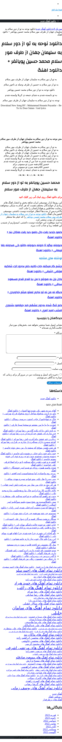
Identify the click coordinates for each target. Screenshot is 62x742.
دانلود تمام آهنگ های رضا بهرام (44, 591)
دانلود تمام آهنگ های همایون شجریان (44, 672)
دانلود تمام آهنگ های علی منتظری (20, 628)
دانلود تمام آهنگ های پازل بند (49, 675)
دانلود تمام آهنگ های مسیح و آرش (44, 660)
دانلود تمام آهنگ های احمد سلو (39, 570)
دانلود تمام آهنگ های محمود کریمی (43, 644)
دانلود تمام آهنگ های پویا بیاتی (21, 675)
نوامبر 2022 (50, 723)
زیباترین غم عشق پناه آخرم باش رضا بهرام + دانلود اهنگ (28, 439)
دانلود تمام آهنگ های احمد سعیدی (18, 567)
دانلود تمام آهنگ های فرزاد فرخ (48, 631)
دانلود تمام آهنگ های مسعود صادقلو (39, 657)
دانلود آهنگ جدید (48, 21)
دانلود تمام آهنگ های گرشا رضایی (43, 684)
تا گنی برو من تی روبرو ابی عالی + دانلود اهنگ (33, 556)
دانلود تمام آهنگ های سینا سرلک (16, 617)
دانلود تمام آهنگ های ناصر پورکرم (20, 670)
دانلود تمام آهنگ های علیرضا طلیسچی (43, 622)
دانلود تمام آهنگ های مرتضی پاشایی (47, 654)
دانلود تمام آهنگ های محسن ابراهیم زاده (39, 637)
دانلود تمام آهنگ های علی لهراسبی (50, 629)
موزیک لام (57, 29)
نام (59, 358)
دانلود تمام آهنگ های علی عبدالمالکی (42, 625)
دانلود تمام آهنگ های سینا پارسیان (45, 619)
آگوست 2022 (49, 732)
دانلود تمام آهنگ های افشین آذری (50, 574)
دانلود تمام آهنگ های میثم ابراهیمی (41, 666)
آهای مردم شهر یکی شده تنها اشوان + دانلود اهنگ (32, 410)
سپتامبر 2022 (49, 729)
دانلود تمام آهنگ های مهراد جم (15, 664)
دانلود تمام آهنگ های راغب (39, 587)
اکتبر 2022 (51, 726)
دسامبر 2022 (49, 720)
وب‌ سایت (57, 369)
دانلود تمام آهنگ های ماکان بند (43, 634)
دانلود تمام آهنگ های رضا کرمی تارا (45, 600)
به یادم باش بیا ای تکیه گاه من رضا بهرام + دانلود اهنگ (29, 430)
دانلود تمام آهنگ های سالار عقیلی (42, 603)
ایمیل (58, 363)
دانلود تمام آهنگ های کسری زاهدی (44, 681)
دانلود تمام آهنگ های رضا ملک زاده (48, 598)
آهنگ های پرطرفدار (52, 699)
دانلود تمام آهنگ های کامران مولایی (44, 678)
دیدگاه (58, 333)
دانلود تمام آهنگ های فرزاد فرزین (21, 631)
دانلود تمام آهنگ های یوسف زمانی (36, 688)
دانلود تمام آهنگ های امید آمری (27, 574)
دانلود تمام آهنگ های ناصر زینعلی (48, 670)
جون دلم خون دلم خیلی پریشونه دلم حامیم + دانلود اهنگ (28, 453)
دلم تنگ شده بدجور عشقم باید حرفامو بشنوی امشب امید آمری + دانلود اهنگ (33, 308)
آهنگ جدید (57, 694)
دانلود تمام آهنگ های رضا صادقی (43, 594)
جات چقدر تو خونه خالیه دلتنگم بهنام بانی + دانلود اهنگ (29, 524)
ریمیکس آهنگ (55, 696)
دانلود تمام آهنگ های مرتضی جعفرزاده (44, 651)
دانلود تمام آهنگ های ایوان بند (48, 576)
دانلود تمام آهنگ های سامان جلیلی (37, 610)
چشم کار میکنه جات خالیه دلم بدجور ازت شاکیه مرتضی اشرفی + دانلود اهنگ (33, 269)
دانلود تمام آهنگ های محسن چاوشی (42, 640)
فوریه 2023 (50, 715)
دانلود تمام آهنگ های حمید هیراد (38, 583)
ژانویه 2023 (50, 718)
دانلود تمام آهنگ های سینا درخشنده (45, 617)
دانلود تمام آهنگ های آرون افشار (49, 567)
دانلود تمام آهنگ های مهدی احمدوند (45, 663)
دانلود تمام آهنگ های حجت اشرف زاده (44, 579)
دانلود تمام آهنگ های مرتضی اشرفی (34, 648)
